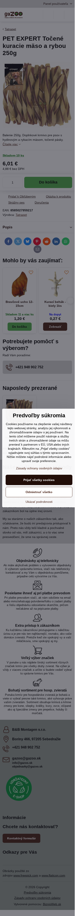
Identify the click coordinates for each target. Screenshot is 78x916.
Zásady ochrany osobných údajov (39, 468)
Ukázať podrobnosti (39, 501)
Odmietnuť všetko (39, 492)
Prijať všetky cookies (39, 480)
